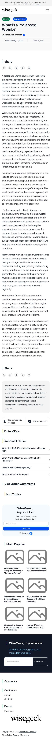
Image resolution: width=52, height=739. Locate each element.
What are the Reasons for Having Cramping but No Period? (13, 627)
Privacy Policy (7, 735)
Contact (8, 699)
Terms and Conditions (21, 735)
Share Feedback (40, 421)
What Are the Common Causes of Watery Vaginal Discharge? (14, 599)
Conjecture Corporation (27, 732)
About (7, 695)
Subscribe (26, 528)
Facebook (9, 711)
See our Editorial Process (14, 421)
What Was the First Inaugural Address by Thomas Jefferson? (13, 570)
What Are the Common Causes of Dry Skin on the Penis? (36, 599)
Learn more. (37, 4)
